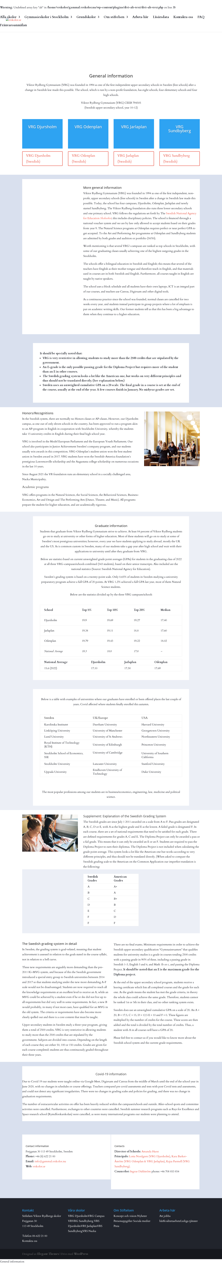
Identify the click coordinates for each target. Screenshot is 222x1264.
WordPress (81, 1254)
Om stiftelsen (114, 17)
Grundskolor (86, 17)
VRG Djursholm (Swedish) (38, 158)
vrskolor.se (39, 1166)
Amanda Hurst (150, 1151)
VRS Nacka (89, 1231)
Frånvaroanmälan (13, 25)
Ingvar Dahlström (140, 1171)
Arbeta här (140, 17)
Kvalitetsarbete (171, 1221)
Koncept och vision (125, 1216)
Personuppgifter (123, 1221)
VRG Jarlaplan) (156, 1161)
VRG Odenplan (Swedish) (83, 158)
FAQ (201, 17)
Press (116, 1226)
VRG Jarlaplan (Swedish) (128, 158)
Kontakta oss (183, 17)
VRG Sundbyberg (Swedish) (176, 158)
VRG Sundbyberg (82, 1221)
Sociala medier (141, 1221)
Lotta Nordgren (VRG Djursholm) (149, 1156)
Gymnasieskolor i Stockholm (46, 17)
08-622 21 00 (39, 1236)
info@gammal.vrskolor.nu (50, 1161)
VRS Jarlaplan (89, 1226)
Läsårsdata (161, 17)
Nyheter (142, 1216)
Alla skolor (8, 17)
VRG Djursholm (78, 1216)
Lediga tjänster (189, 1221)
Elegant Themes (48, 1254)
